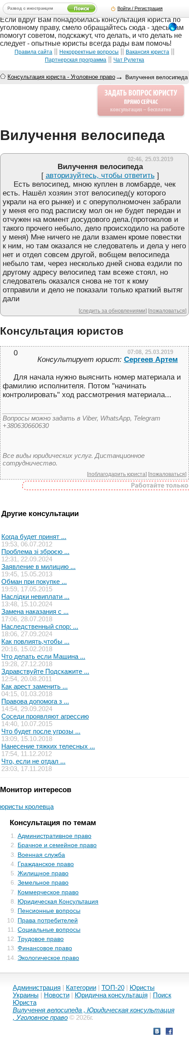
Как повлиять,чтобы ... (35, 641)
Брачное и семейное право (57, 845)
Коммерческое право (48, 892)
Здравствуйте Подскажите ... (45, 671)
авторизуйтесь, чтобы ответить (100, 175)
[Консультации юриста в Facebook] (169, 1032)
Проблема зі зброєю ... (35, 551)
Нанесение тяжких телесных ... (48, 746)
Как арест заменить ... (34, 686)
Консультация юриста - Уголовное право (61, 77)
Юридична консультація (111, 995)
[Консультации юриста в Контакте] (156, 1032)
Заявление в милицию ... (38, 566)
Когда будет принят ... (33, 536)
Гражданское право (46, 863)
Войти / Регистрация (140, 8)
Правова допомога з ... (35, 701)
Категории (81, 987)
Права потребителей (48, 920)
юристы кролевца (27, 806)
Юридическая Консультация (58, 901)
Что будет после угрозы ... (40, 731)
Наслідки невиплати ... (35, 596)
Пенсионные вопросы (49, 910)
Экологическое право (48, 957)
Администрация (37, 987)
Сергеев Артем (151, 359)
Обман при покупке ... (34, 581)
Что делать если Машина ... (43, 656)
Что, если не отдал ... (33, 761)
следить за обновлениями (112, 311)
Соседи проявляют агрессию (45, 716)
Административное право (54, 835)
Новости (56, 995)
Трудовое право (41, 938)
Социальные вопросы (49, 929)
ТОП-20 (113, 987)
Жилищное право (43, 873)
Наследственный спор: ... (39, 626)
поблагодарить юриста (116, 474)
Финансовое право (45, 948)
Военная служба (41, 854)
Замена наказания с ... (35, 611)
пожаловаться (167, 311)
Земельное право (43, 882)
